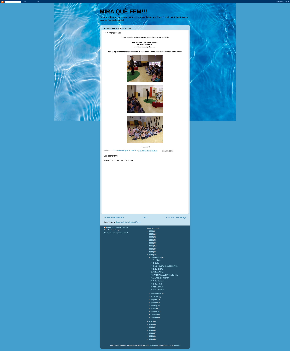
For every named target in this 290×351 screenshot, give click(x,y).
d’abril (153, 308)
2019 (151, 252)
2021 (151, 246)
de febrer (154, 314)
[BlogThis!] (166, 151)
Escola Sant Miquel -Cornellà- (117, 227)
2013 (151, 333)
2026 (151, 231)
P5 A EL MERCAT (157, 287)
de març (154, 311)
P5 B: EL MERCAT (157, 290)
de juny (154, 302)
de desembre (156, 257)
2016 (151, 324)
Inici (145, 217)
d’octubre (155, 297)
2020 (151, 249)
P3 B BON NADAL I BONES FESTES (164, 266)
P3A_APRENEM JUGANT (160, 278)
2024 (151, 237)
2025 (151, 234)
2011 (151, 339)
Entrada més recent (114, 217)
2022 (151, 243)
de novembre (156, 293)
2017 (151, 321)
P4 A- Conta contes (158, 281)
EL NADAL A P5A (157, 272)
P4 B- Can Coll (156, 284)
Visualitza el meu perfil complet (116, 233)
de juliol (154, 299)
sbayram (153, 345)
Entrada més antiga (176, 217)
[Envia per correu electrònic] (163, 151)
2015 (151, 327)
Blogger (177, 345)
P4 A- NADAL (156, 260)
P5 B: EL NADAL (157, 269)
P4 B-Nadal (155, 263)
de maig (154, 305)
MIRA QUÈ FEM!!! (123, 11)
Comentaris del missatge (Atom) (128, 222)
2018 (151, 255)
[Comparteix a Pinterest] (172, 151)
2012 (151, 336)
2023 (151, 240)
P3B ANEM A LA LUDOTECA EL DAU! (165, 275)
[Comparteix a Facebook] (170, 151)
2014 (151, 330)
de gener (154, 317)
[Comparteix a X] (168, 151)
